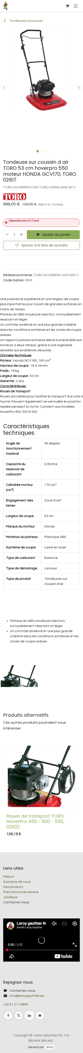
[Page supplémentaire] (40, 1015)
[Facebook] (8, 1015)
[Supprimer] (7, 234)
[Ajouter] (21, 234)
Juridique (10, 897)
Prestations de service (21, 892)
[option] (41, 790)
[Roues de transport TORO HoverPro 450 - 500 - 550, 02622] (41, 776)
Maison (8, 876)
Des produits (13, 887)
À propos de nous (17, 881)
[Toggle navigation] (76, 6)
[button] (4, 87)
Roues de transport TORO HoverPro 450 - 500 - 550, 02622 (35, 821)
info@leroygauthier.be (26, 995)
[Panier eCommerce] (67, 6)
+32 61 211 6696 (15, 1004)
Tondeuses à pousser (25, 20)
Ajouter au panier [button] (56, 234)
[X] (18, 1015)
